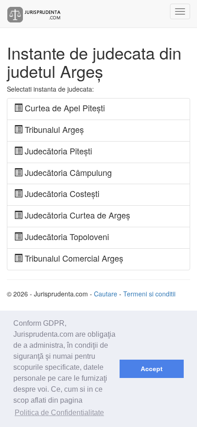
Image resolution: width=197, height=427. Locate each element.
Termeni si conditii (149, 293)
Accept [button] (152, 368)
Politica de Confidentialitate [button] (59, 412)
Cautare (105, 293)
